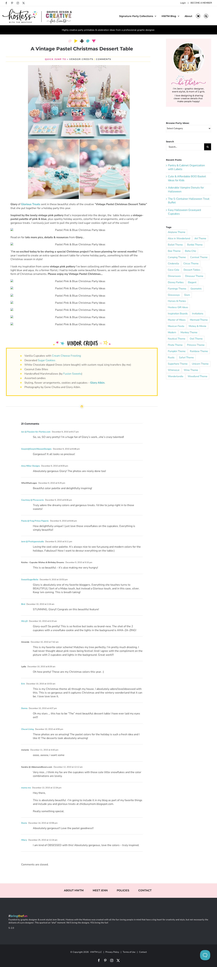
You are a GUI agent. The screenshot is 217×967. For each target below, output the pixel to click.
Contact (143, 952)
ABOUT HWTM (74, 890)
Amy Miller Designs (30, 465)
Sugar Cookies (46, 360)
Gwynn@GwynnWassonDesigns (36, 449)
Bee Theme (174, 251)
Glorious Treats (30, 204)
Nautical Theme (176, 338)
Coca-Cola (173, 269)
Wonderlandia (175, 376)
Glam (187, 295)
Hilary (24, 840)
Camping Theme (177, 257)
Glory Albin (97, 383)
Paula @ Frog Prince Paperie (35, 520)
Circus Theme (191, 263)
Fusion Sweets (72, 374)
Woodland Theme (197, 376)
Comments (103, 59)
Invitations (197, 313)
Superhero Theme (178, 363)
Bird (23, 604)
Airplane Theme (176, 232)
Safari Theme (186, 357)
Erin (23, 683)
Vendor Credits (81, 59)
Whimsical (173, 370)
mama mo (26, 787)
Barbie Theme (195, 244)
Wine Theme (191, 370)
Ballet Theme (175, 244)
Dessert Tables (192, 269)
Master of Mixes (176, 319)
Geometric (196, 288)
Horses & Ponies (177, 301)
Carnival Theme (199, 257)
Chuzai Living (27, 729)
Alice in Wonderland (179, 238)
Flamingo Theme (177, 288)
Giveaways (174, 295)
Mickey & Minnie (197, 326)
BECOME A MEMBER (201, 2)
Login (183, 2)
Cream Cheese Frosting (66, 356)
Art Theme (200, 238)
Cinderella (173, 263)
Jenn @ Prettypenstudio (32, 541)
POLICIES (123, 890)
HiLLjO (24, 621)
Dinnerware (174, 276)
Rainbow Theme (199, 351)
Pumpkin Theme (176, 351)
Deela (24, 823)
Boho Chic (190, 251)
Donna (24, 708)
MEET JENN (100, 890)
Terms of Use (129, 952)
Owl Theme (196, 338)
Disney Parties (176, 282)
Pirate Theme (175, 345)
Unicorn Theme (200, 363)
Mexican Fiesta (176, 326)
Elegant (192, 282)
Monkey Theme (189, 332)
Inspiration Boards (178, 313)
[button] (206, 16)
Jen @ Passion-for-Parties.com (36, 431)
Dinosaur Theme (194, 276)
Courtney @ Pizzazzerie (32, 500)
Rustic (171, 357)
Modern (172, 332)
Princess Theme (195, 345)
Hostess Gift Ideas (178, 307)
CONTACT (145, 890)
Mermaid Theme (199, 319)
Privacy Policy (112, 952)
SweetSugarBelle (29, 579)
